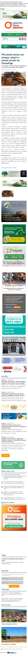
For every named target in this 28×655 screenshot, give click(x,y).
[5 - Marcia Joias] (14, 334)
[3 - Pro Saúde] (14, 266)
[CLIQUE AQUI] (14, 530)
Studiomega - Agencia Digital (8, 652)
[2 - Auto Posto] (14, 243)
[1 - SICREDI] (14, 186)
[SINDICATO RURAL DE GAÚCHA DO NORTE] (14, 176)
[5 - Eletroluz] (14, 291)
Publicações (5, 589)
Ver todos (5, 455)
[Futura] (14, 221)
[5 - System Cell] (14, 355)
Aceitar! (2, 9)
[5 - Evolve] (14, 313)
